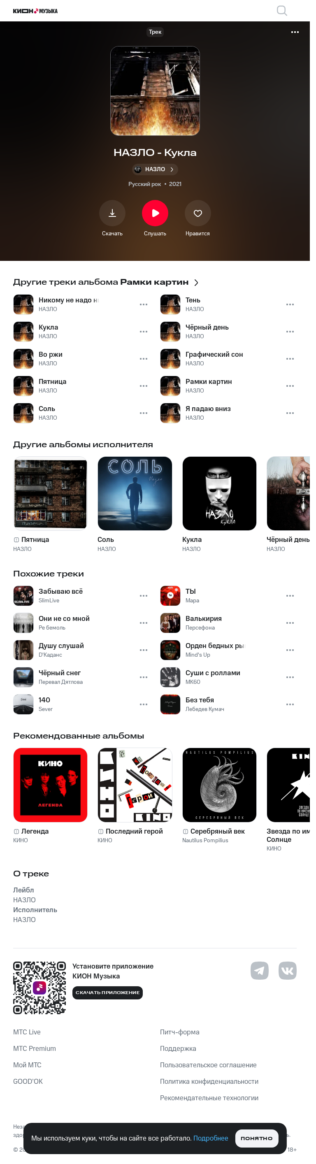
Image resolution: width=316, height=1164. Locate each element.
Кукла (192, 540)
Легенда (35, 831)
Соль (106, 540)
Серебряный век (218, 831)
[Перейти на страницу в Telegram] (260, 971)
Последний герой (134, 831)
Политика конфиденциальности (209, 1082)
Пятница (35, 540)
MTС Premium (34, 1049)
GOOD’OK (28, 1082)
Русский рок (144, 184)
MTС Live (27, 1032)
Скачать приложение (107, 993)
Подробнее (210, 1138)
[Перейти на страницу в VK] (288, 971)
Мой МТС (27, 1065)
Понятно (256, 1138)
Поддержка (178, 1049)
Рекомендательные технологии (209, 1098)
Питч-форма (180, 1032)
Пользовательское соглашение (208, 1065)
